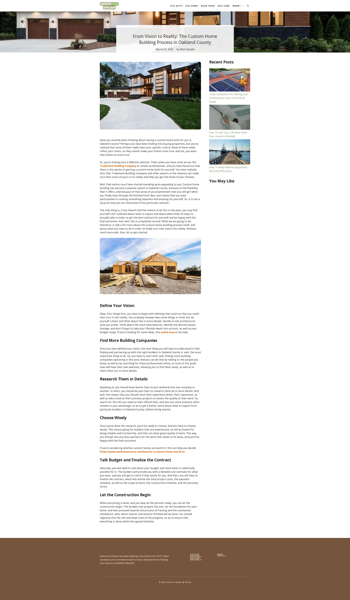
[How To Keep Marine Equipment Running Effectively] (229, 152)
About (220, 554)
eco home (194, 556)
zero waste (196, 560)
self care (194, 558)
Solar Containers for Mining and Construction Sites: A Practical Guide (228, 98)
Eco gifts (194, 554)
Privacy (188, 582)
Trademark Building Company (118, 166)
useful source (169, 332)
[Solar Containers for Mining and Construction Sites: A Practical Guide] (229, 80)
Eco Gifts (176, 6)
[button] (248, 6)
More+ (237, 6)
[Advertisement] (229, 230)
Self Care (224, 6)
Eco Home (192, 6)
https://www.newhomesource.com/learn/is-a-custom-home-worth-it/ (142, 451)
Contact (221, 556)
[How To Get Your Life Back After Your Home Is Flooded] (229, 118)
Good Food (208, 6)
